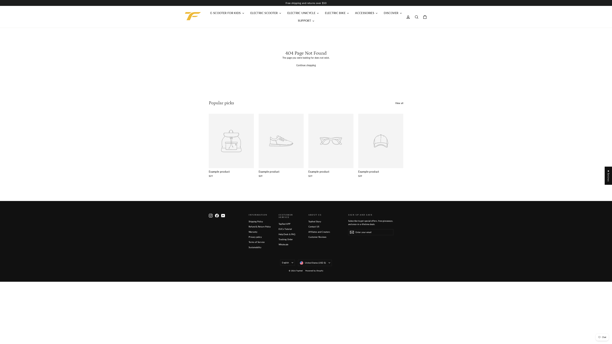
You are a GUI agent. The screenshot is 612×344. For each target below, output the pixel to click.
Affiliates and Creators (319, 232)
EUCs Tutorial (285, 229)
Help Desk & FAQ (287, 234)
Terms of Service (257, 242)
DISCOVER (391, 13)
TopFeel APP (285, 224)
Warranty (253, 232)
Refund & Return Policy (260, 226)
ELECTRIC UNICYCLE (301, 13)
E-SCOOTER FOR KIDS (226, 13)
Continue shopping (306, 65)
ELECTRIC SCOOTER (264, 13)
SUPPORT (305, 20)
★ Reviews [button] (608, 175)
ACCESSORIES (365, 13)
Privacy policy (255, 237)
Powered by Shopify (314, 270)
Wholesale (283, 244)
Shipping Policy (256, 221)
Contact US (313, 226)
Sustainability (255, 247)
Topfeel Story (314, 221)
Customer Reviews (317, 237)
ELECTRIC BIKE (335, 13)
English (285, 262)
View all (399, 103)
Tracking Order (286, 239)
